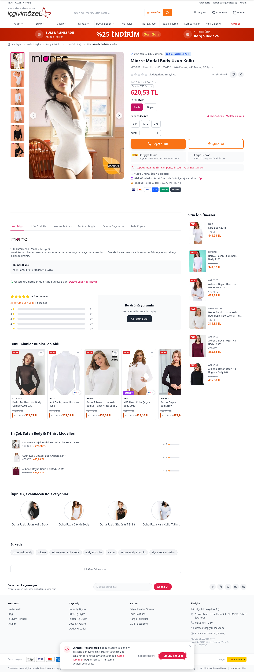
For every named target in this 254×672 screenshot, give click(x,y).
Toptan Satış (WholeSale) (225, 2)
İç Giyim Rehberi (17, 618)
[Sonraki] (119, 115)
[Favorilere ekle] (233, 74)
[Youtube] (236, 587)
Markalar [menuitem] (127, 23)
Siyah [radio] (137, 107)
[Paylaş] (241, 74)
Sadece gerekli (146, 655)
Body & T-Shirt (93, 552)
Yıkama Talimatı (63, 226)
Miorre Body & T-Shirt (133, 552)
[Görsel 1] (17, 60)
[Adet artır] (157, 133)
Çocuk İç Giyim (77, 623)
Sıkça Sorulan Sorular (142, 609)
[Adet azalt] (143, 133)
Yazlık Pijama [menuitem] (170, 23)
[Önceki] (33, 115)
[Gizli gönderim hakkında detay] (200, 178)
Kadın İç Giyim (77, 609)
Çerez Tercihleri (238, 668)
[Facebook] (212, 587)
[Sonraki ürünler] (181, 385)
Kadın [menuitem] (17, 23)
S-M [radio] (135, 123)
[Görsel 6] (17, 151)
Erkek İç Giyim (77, 614)
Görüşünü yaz (139, 318)
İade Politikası (138, 614)
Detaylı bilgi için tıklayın (83, 281)
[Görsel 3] (17, 97)
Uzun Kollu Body (22, 552)
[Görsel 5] (17, 133)
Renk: (137, 99)
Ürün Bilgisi (17, 226)
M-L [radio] (145, 123)
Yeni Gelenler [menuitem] (214, 23)
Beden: (139, 116)
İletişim (12, 623)
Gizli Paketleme (139, 623)
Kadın (111, 552)
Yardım (243, 2)
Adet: (134, 133)
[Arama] (167, 12)
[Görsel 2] (17, 78)
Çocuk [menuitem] (60, 23)
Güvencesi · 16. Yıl (157, 183)
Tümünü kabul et (172, 655)
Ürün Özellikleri (39, 226)
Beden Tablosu (236, 116)
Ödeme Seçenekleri (114, 226)
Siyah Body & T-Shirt (163, 552)
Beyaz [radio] (150, 107)
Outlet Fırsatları (78, 628)
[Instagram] (220, 587)
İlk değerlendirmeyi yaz (162, 74)
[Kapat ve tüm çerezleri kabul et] (190, 646)
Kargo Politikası (139, 618)
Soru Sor (42, 302)
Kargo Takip (204, 2)
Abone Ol (162, 586)
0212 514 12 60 (204, 622)
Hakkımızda (14, 609)
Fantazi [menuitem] (82, 23)
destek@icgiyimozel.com (209, 627)
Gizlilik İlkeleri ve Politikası (213, 668)
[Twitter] (228, 587)
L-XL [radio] (156, 123)
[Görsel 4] (17, 115)
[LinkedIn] (243, 587)
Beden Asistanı (217, 116)
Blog (10, 614)
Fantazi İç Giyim (78, 618)
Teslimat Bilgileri (87, 226)
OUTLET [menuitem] (235, 23)
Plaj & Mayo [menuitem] (149, 23)
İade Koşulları (139, 226)
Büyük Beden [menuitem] (104, 23)
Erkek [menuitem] (39, 23)
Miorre (136, 67)
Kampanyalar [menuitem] (192, 23)
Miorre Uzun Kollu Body (65, 552)
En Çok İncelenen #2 (176, 53)
